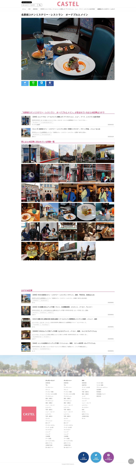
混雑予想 (84, 385)
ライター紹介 (100, 383)
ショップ (48, 432)
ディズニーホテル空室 (51, 394)
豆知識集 (48, 436)
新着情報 (48, 383)
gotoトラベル (49, 443)
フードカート (35, 122)
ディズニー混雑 (49, 391)
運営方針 (99, 396)
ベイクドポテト (36, 324)
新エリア (48, 423)
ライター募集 (100, 385)
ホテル (83, 412)
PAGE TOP (131, 461)
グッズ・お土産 (49, 427)
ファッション (49, 420)
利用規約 (99, 391)
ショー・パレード (50, 405)
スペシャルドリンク (46, 134)
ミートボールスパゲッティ (46, 122)
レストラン (48, 407)
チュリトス (35, 312)
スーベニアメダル (50, 440)
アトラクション (49, 396)
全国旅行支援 (49, 445)
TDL (47, 385)
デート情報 (48, 438)
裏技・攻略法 (49, 398)
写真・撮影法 (49, 409)
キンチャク (35, 348)
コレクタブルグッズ (37, 336)
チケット (48, 389)
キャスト (48, 418)
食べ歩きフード (49, 447)
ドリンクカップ (45, 324)
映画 (83, 409)
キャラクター (49, 429)
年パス (83, 418)
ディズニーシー (49, 387)
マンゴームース (36, 134)
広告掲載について (101, 394)
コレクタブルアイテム (44, 348)
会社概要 (99, 389)
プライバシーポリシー (102, 387)
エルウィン (50, 312)
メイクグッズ (43, 312)
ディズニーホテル (50, 425)
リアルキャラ (35, 300)
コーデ (83, 396)
